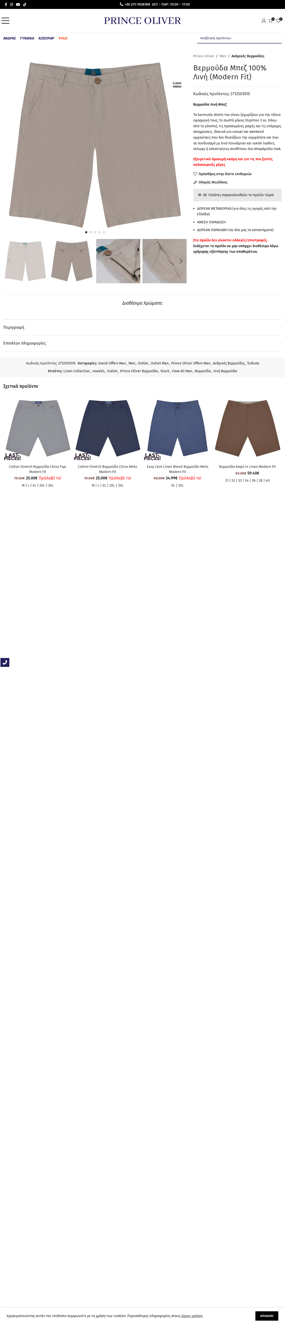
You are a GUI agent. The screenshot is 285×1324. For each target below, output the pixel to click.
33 (240, 480)
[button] (8, 261)
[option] (86, 232)
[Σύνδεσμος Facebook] (5, 4)
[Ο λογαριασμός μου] (265, 20)
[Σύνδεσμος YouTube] (18, 4)
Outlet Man (160, 363)
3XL (51, 485)
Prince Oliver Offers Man (190, 363)
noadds (98, 371)
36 (254, 480)
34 (247, 480)
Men (223, 56)
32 (233, 480)
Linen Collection (76, 371)
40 (268, 480)
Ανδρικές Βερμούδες (248, 56)
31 (226, 480)
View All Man (182, 371)
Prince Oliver (203, 56)
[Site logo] (142, 20)
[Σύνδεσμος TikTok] (25, 4)
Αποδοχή (266, 1316)
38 (261, 480)
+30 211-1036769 (137, 4)
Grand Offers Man (112, 363)
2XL (42, 485)
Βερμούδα (203, 371)
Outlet (143, 363)
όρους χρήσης (192, 1316)
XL (34, 485)
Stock (164, 371)
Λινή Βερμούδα (225, 371)
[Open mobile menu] (6, 20)
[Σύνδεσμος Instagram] (11, 4)
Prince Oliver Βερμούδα (139, 371)
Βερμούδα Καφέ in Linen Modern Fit (247, 467)
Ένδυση (253, 363)
